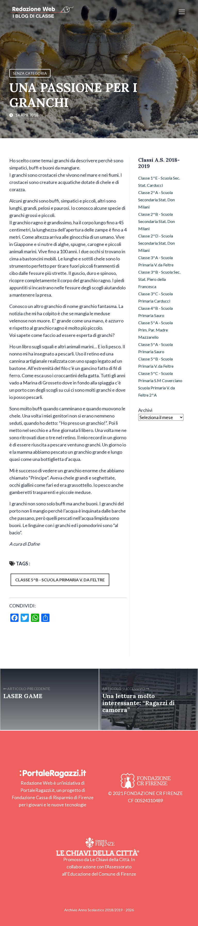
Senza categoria (30, 73)
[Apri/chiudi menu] (182, 12)
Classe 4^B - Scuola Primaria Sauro (155, 312)
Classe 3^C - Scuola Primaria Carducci (155, 297)
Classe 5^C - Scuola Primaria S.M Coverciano (160, 377)
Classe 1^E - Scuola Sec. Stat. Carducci (159, 181)
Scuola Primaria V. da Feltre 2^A (156, 391)
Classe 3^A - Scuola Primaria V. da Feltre (156, 261)
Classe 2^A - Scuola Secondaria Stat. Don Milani (156, 199)
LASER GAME (22, 696)
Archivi (145, 410)
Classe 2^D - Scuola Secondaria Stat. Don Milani (156, 243)
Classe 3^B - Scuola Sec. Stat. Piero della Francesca (159, 279)
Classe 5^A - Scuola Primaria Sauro (155, 348)
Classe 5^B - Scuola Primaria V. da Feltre (60, 579)
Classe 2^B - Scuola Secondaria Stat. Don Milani (156, 221)
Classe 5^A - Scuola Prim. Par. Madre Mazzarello (155, 329)
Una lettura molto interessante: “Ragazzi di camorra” (138, 703)
